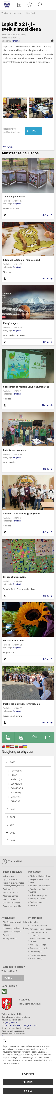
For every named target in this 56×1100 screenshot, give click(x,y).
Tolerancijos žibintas (14, 196)
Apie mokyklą (8, 876)
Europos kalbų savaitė (14, 577)
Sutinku (28, 1091)
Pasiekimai (8, 889)
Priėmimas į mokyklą (12, 906)
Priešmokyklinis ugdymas (40, 876)
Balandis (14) (17, 788)
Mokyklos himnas (10, 896)
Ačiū (31, 131)
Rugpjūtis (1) (17, 771)
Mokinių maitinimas (38, 899)
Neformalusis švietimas (40, 886)
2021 (12, 840)
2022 (12, 833)
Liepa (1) (14, 775)
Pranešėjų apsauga (38, 945)
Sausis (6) (15, 801)
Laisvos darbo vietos (38, 926)
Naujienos (17, 13)
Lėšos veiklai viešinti (12, 932)
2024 (12, 817)
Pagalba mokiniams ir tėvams (39, 890)
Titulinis (5, 13)
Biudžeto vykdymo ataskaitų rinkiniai (15, 923)
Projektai (7, 935)
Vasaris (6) (16, 797)
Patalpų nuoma (36, 902)
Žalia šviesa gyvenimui (14, 450)
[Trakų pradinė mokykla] (7, 4)
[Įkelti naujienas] (19, 5)
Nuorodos (34, 922)
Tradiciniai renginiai (11, 899)
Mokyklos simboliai (11, 893)
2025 (12, 809)
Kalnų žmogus (10, 323)
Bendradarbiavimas (11, 903)
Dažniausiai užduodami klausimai (40, 940)
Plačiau (45, 215)
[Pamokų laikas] (30, 5)
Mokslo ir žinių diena (14, 640)
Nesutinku (28, 1082)
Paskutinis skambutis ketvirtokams (21, 704)
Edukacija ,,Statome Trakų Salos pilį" (22, 260)
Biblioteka (34, 906)
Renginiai (30, 13)
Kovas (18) (16, 793)
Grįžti (10, 146)
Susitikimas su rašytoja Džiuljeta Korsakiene (26, 387)
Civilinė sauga (36, 952)
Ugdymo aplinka (10, 879)
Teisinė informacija (38, 955)
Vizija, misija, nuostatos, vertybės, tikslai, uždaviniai (14, 884)
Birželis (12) (16, 779)
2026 (12, 762)
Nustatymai (28, 1074)
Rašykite (8, 978)
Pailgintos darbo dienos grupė (40, 880)
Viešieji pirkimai (9, 939)
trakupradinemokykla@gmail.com (21, 1025)
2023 (12, 825)
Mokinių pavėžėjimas (38, 895)
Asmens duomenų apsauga (42, 929)
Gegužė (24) (16, 784)
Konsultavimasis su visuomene (38, 933)
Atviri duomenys (37, 958)
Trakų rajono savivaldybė (30, 1004)
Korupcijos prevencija (39, 948)
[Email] (4, 991)
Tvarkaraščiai (15, 861)
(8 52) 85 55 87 (11, 1022)
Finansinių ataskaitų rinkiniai (15, 928)
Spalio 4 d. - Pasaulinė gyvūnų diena (21, 513)
